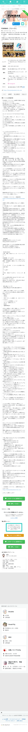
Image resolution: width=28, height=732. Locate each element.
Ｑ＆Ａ (19, 5)
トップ (2, 6)
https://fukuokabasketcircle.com (13, 90)
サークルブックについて (15, 719)
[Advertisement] (14, 588)
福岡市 (4, 35)
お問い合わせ (20, 720)
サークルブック (23, 724)
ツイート (17, 23)
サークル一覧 (7, 715)
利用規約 (24, 719)
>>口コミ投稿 (14, 517)
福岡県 (10, 94)
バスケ (4, 94)
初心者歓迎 (17, 94)
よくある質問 (5, 719)
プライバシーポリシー (10, 720)
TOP (3, 715)
